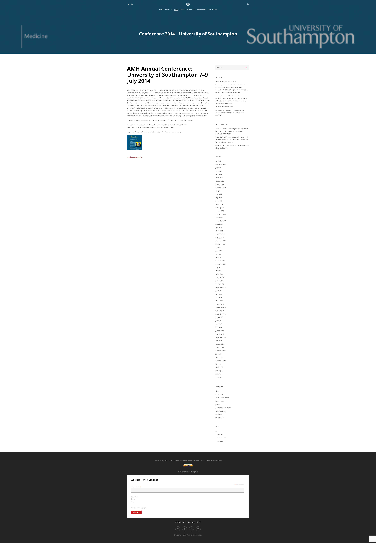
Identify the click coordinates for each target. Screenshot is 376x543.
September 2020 (220, 287)
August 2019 (219, 317)
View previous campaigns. (139, 508)
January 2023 (219, 237)
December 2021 (220, 261)
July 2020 (218, 291)
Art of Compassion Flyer (134, 157)
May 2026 (218, 161)
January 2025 (219, 184)
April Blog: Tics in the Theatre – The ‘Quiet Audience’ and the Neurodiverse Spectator (231, 131)
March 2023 (219, 231)
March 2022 (219, 257)
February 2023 (220, 234)
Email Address (136, 487)
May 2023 (218, 227)
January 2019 (219, 331)
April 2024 (218, 201)
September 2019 (220, 314)
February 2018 (220, 344)
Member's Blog (220, 411)
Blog (216, 391)
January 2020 (219, 304)
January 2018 (219, 347)
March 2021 (219, 274)
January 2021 (219, 281)
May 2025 (218, 174)
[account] (248, 4)
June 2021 (218, 267)
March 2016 (219, 367)
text (134, 502)
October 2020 (219, 284)
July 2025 (218, 168)
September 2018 (220, 337)
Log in (217, 431)
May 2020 (218, 294)
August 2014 (219, 374)
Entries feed (219, 434)
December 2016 (220, 361)
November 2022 (220, 244)
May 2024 (218, 198)
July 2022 (218, 247)
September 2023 (220, 221)
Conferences (219, 394)
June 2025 (218, 171)
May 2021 (218, 271)
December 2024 (220, 188)
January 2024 (219, 211)
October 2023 (219, 218)
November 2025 (220, 164)
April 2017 (218, 354)
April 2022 (218, 254)
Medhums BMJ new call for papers (226, 81)
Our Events (218, 414)
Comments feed (220, 438)
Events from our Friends (223, 408)
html (134, 499)
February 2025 (220, 181)
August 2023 (219, 224)
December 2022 (220, 241)
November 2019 (220, 307)
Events (217, 404)
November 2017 (220, 351)
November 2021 (220, 264)
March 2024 (219, 204)
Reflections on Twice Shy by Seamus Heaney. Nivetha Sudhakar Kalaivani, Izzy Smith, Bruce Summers (229, 112)
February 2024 (220, 208)
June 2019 (218, 324)
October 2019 (219, 311)
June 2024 (218, 194)
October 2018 (219, 334)
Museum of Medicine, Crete (224, 107)
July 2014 (218, 377)
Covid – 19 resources (222, 398)
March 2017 (219, 357)
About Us (224, 148)
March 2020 (219, 301)
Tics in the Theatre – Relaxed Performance (229, 137)
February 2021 (220, 277)
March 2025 (219, 178)
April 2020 (218, 297)
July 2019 (218, 321)
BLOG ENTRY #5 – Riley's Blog (225, 129)
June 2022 (218, 251)
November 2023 (220, 214)
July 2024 (218, 191)
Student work (219, 418)
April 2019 (218, 327)
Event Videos (219, 401)
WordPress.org (220, 441)
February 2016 (220, 371)
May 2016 (218, 364)
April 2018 (218, 341)
